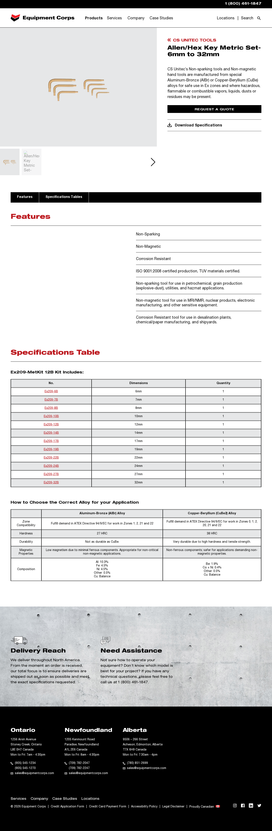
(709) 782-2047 (79, 763)
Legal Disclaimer (173, 806)
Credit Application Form (67, 806)
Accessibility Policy (144, 806)
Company (136, 18)
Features (25, 197)
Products (94, 18)
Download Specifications (198, 125)
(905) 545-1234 (25, 763)
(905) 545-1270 (25, 768)
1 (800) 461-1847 (133, 682)
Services (114, 18)
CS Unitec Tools (194, 40)
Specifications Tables (63, 197)
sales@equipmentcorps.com (34, 773)
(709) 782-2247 (79, 768)
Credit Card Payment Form (107, 806)
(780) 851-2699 (137, 763)
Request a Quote (214, 109)
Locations (225, 18)
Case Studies (161, 18)
